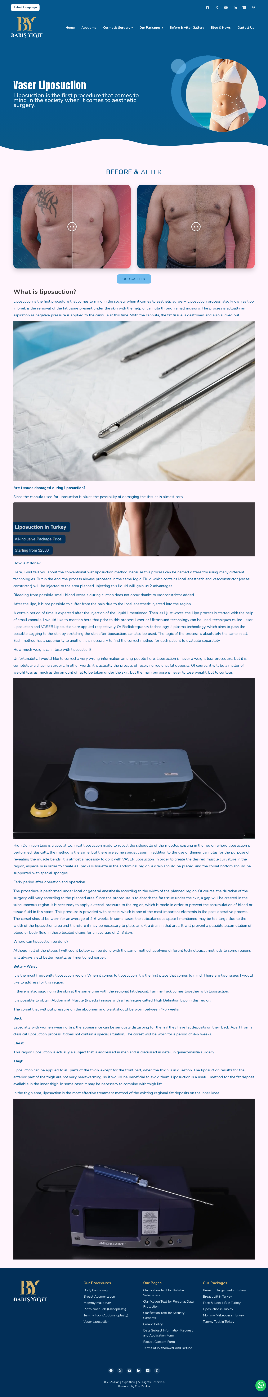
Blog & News (221, 28)
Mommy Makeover (97, 1303)
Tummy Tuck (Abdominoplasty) (106, 1315)
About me (89, 28)
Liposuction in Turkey (218, 1309)
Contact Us (245, 28)
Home (70, 28)
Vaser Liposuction (96, 1321)
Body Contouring (96, 1290)
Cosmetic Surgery (116, 28)
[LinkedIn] (235, 7)
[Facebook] (207, 7)
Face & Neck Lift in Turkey (222, 1303)
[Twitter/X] (120, 1371)
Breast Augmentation (99, 1296)
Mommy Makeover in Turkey (223, 1315)
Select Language (25, 7)
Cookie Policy (153, 1324)
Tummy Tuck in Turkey (218, 1321)
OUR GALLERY (134, 279)
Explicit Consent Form (159, 1341)
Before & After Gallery (187, 28)
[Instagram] (244, 7)
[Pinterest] (253, 7)
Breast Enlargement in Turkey (224, 1290)
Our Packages (150, 28)
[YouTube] (225, 7)
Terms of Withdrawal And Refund (167, 1348)
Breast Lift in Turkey (217, 1296)
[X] (216, 7)
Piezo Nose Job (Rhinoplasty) (105, 1309)
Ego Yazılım (142, 1386)
